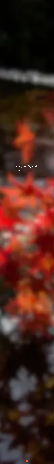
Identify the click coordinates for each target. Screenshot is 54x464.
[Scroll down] (27, 460)
